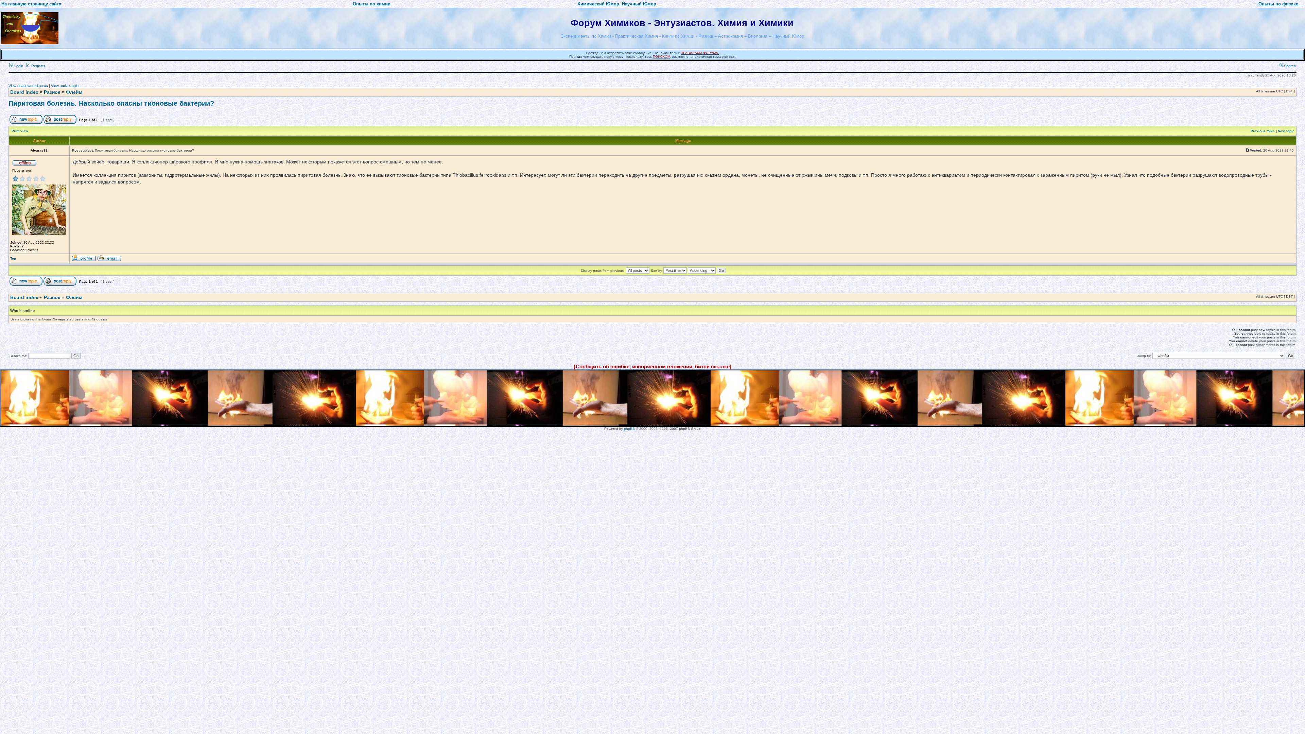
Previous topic (1263, 131)
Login (18, 66)
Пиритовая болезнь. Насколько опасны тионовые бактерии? (111, 103)
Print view (20, 131)
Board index (24, 92)
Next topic (1286, 131)
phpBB (629, 429)
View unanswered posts (28, 86)
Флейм (74, 92)
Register (37, 66)
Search (1289, 66)
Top (13, 258)
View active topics (66, 86)
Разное (52, 92)
